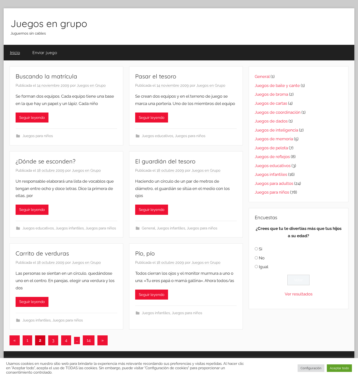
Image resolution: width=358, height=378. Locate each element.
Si (260, 248)
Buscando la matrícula (46, 76)
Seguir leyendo (32, 117)
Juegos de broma (271, 94)
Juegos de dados (271, 121)
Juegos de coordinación (278, 112)
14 (89, 340)
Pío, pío (145, 253)
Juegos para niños (37, 136)
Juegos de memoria (274, 138)
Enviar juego (44, 52)
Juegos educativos (157, 136)
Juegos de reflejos (272, 156)
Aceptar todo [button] (339, 368)
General (148, 228)
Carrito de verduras (42, 253)
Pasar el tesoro (155, 76)
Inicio (15, 52)
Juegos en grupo (48, 23)
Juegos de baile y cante (277, 85)
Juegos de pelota (271, 147)
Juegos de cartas (271, 103)
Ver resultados (298, 294)
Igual (263, 266)
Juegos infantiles (70, 228)
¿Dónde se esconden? (45, 161)
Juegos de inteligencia (276, 130)
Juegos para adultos (274, 183)
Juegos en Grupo (91, 85)
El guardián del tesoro (165, 161)
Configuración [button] (311, 368)
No (261, 257)
